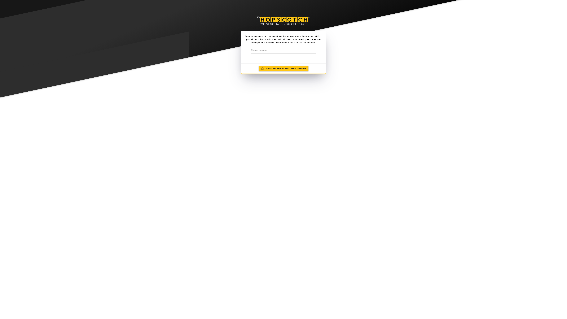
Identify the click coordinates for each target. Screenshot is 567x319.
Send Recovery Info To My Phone (283, 68)
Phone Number (259, 50)
